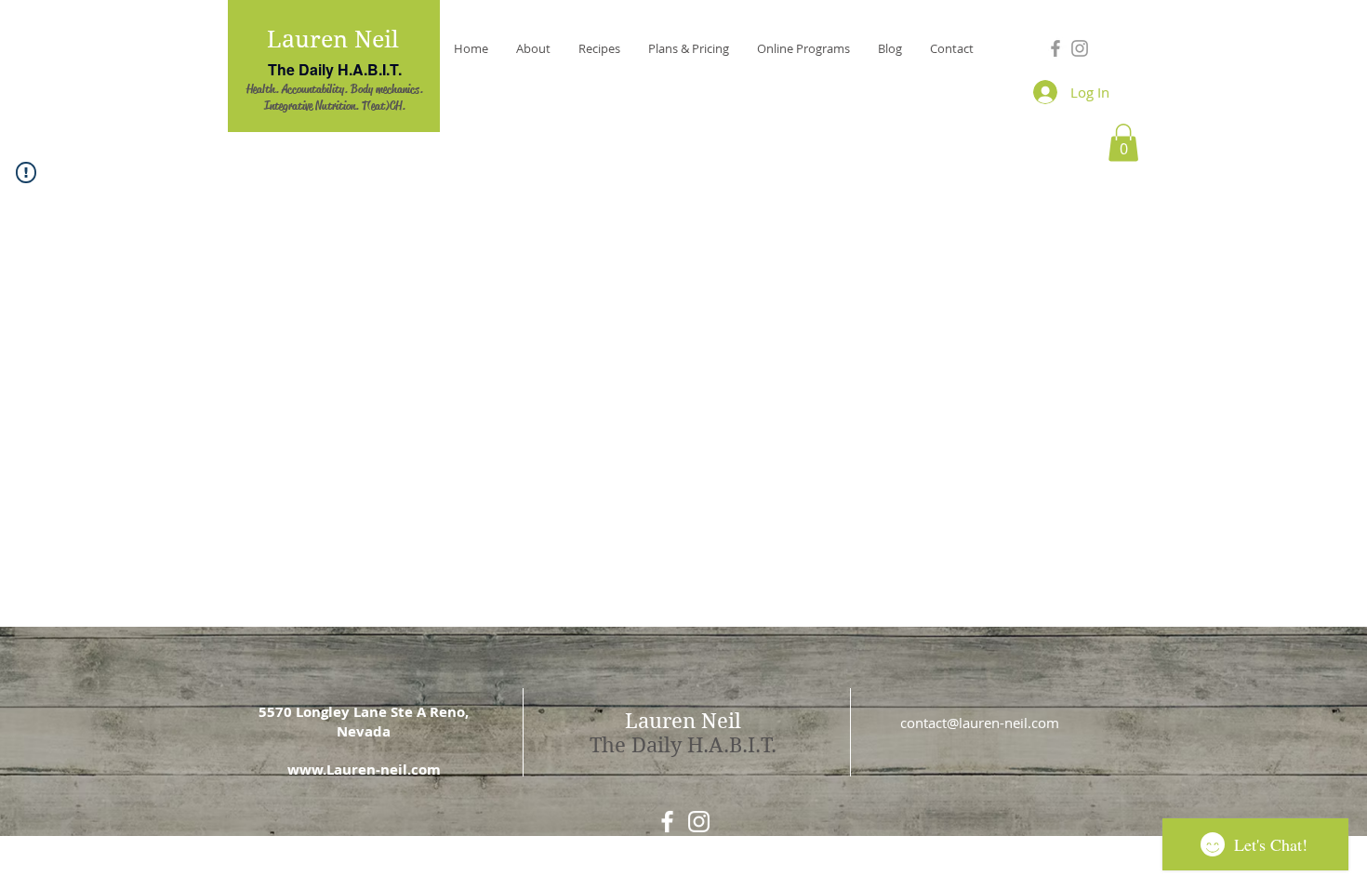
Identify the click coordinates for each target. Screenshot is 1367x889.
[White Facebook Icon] (667, 821)
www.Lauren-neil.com (364, 769)
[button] (1123, 143)
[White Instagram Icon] (698, 821)
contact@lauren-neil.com (979, 722)
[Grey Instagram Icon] (1079, 48)
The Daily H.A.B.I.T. (335, 69)
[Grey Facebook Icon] (1055, 48)
